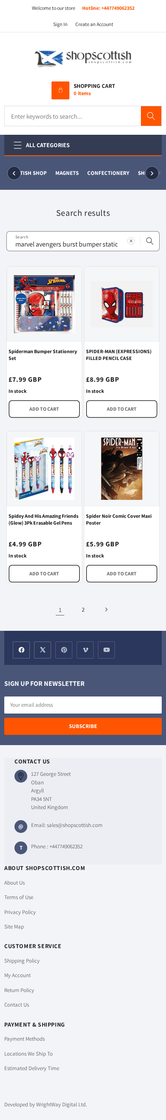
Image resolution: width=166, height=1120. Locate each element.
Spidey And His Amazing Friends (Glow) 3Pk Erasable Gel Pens (43, 519)
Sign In (60, 24)
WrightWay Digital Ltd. (61, 1104)
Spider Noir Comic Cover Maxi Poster (119, 519)
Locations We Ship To (28, 1053)
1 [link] (60, 610)
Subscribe (83, 726)
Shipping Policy (22, 960)
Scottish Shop (26, 173)
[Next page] (106, 609)
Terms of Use (18, 897)
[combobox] (83, 241)
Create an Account (94, 24)
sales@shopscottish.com (75, 825)
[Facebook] (21, 650)
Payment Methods (24, 1038)
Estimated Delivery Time (31, 1068)
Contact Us (16, 1004)
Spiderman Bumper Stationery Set (43, 354)
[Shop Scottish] (83, 58)
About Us (14, 882)
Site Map (14, 926)
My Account (17, 975)
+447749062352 (118, 8)
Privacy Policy (20, 912)
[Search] (151, 116)
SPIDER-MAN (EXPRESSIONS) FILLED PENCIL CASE (119, 354)
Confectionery (107, 173)
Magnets (66, 173)
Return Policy (19, 990)
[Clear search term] (131, 241)
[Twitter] (42, 650)
